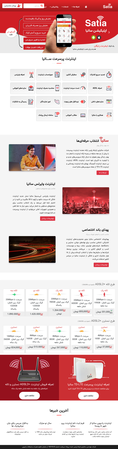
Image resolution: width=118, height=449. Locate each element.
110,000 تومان (80, 347)
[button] (9, 32)
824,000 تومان (12, 347)
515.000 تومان (35, 347)
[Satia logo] (107, 6)
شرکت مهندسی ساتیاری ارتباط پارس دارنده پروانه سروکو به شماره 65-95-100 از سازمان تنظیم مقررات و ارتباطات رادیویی (59, 447)
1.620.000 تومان (35, 316)
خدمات (65, 7)
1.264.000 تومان (58, 312)
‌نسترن (104, 327)
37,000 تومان (103, 347)
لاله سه (13, 290)
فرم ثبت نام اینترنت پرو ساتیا (72, 425)
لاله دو (82, 290)
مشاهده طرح (88, 396)
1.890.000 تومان (12, 316)
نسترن (81, 327)
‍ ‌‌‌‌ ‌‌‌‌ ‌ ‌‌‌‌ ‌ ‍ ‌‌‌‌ (83, 7)
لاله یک (104, 290)
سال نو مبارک (45, 423)
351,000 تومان (103, 312)
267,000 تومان (58, 347)
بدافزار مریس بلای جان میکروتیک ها (17, 425)
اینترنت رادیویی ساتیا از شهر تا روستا (100, 425)
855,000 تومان (80, 311)
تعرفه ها (76, 7)
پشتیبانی (54, 7)
